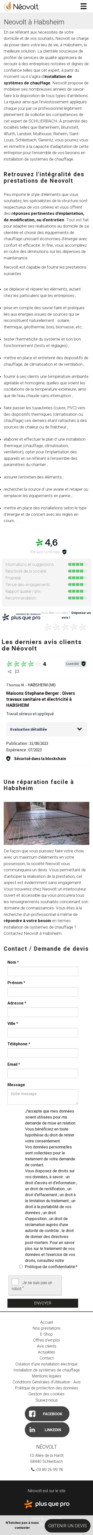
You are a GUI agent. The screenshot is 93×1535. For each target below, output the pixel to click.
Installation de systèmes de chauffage (46, 1370)
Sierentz (45, 139)
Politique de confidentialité (50, 1266)
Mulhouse (42, 133)
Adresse (16, 1003)
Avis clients (46, 1346)
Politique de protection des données (46, 1388)
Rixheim (60, 133)
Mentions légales (46, 1376)
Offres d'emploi (46, 1340)
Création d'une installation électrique (46, 1364)
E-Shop (46, 1334)
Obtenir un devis (67, 1525)
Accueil (46, 1322)
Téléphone (18, 1044)
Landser (24, 133)
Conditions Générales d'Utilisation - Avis (47, 1382)
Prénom (16, 982)
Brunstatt (69, 127)
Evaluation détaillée (28, 729)
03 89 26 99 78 (49, 1469)
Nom (13, 962)
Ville (12, 1023)
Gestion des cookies (46, 1394)
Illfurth (9, 133)
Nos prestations (47, 1328)
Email (13, 1064)
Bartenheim (48, 127)
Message (16, 1084)
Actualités (46, 1352)
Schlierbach (25, 139)
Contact (47, 1358)
